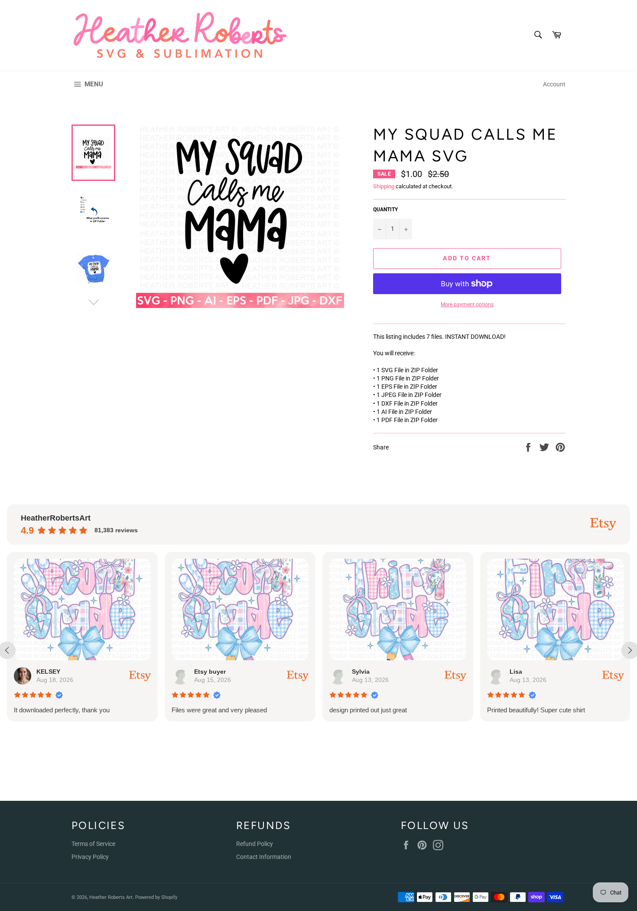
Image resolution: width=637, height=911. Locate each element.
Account (554, 84)
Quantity (385, 209)
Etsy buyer (210, 671)
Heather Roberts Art (111, 897)
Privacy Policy (90, 856)
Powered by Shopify (156, 897)
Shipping (383, 186)
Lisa (516, 671)
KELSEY (48, 671)
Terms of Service (93, 843)
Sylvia (361, 671)
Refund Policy (254, 843)
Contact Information (263, 856)
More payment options (467, 304)
